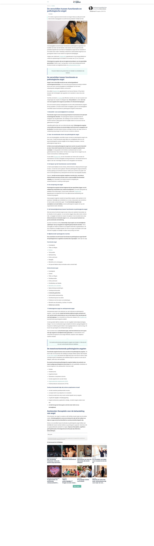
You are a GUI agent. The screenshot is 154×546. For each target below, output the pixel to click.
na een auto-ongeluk (52, 355)
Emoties (53, 5)
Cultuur (94, 458)
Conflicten (79, 458)
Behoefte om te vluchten (55, 285)
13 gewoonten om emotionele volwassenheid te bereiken (52, 481)
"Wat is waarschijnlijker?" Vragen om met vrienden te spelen (69, 481)
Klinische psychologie (52, 458)
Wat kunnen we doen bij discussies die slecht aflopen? (84, 461)
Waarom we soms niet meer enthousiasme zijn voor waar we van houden (99, 481)
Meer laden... (77, 486)
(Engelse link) (62, 56)
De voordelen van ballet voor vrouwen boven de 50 (99, 461)
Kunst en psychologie (67, 458)
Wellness (49, 5)
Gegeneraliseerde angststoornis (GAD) (58, 381)
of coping (59, 98)
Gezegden (64, 478)
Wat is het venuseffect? (69, 459)
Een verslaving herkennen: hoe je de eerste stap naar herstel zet (54, 461)
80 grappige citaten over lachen (83, 480)
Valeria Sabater (102, 8)
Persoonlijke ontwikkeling (53, 478)
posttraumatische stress (74, 65)
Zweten (50, 250)
